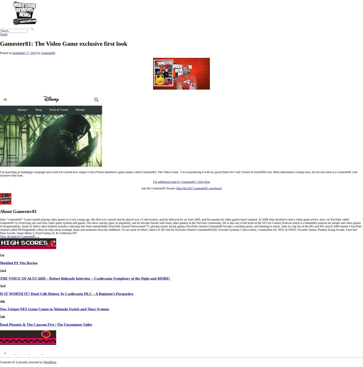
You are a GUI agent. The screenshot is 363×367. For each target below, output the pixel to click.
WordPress (49, 362)
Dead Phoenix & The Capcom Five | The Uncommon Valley (46, 325)
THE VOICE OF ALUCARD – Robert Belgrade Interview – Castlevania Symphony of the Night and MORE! (85, 278)
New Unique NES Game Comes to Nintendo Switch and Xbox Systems (54, 309)
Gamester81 (48, 53)
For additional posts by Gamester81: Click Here (181, 182)
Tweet (3, 34)
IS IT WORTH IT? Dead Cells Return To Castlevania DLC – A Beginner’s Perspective (66, 294)
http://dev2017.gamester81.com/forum (199, 188)
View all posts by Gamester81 (20, 236)
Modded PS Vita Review (19, 263)
